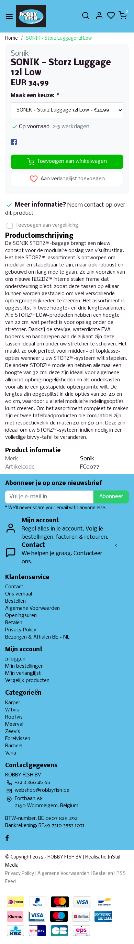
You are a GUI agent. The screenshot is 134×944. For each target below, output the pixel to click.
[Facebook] (14, 142)
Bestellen (15, 601)
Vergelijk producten (27, 680)
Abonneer (111, 496)
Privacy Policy (20, 630)
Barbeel (13, 746)
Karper (12, 703)
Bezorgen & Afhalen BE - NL (37, 637)
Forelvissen (17, 739)
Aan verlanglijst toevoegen (72, 179)
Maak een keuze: (34, 96)
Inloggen (15, 659)
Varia (10, 753)
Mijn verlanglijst (23, 673)
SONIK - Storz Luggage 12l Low (59, 38)
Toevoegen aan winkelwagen (72, 161)
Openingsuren (21, 615)
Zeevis (12, 731)
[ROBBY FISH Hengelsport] (31, 16)
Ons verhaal (18, 594)
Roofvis (14, 717)
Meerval (14, 724)
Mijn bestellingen (24, 666)
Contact (14, 587)
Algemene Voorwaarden (32, 608)
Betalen (13, 623)
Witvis (12, 710)
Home (11, 38)
